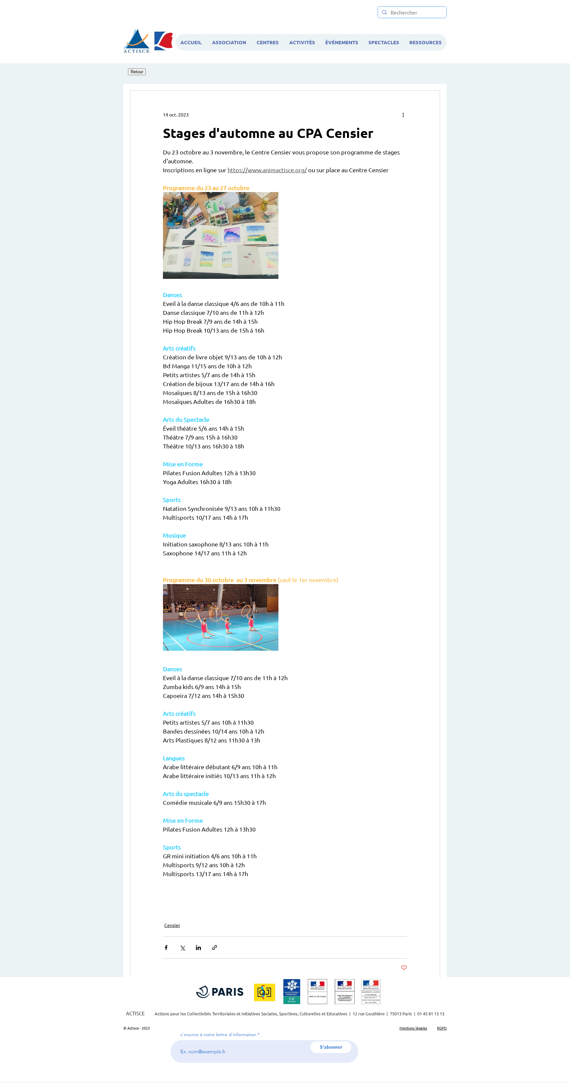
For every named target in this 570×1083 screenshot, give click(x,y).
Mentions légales (413, 1028)
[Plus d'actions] (403, 114)
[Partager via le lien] (214, 947)
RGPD (442, 1028)
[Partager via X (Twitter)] (182, 947)
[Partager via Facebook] (166, 947)
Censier (172, 925)
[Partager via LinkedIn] (198, 947)
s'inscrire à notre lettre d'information (218, 1034)
